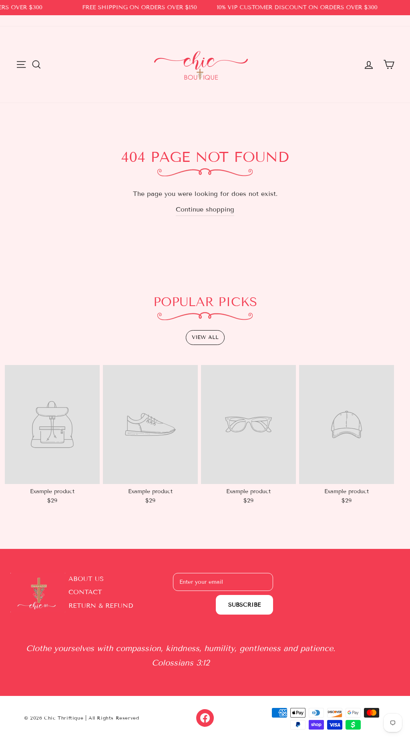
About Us (86, 579)
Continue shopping (205, 209)
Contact (85, 592)
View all (205, 337)
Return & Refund (100, 605)
